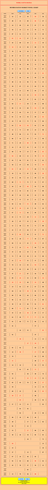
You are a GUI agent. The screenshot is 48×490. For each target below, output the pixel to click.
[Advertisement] (24, 487)
